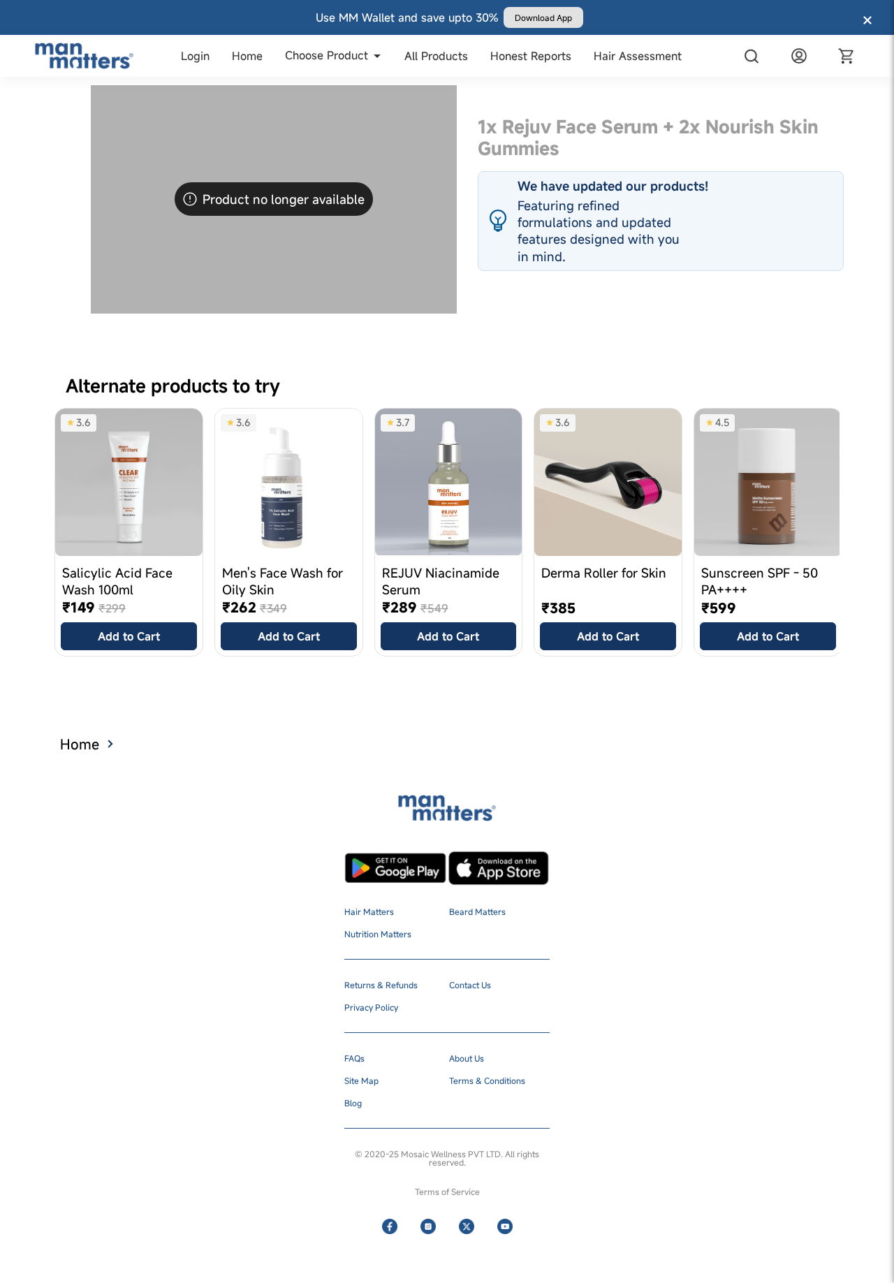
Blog (353, 1103)
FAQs (354, 1058)
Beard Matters (477, 911)
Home (79, 744)
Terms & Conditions (487, 1080)
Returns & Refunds (381, 985)
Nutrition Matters (377, 934)
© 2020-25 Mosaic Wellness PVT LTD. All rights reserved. (447, 1158)
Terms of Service (447, 1191)
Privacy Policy (371, 1007)
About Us (466, 1058)
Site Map (361, 1080)
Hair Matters (369, 911)
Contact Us (470, 985)
